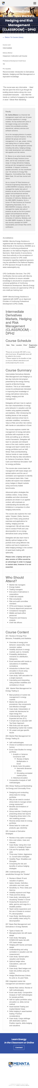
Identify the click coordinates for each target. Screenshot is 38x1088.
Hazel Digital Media (22, 1085)
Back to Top (34, 1084)
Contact (19, 1047)
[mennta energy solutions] (19, 1066)
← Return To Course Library (13, 37)
